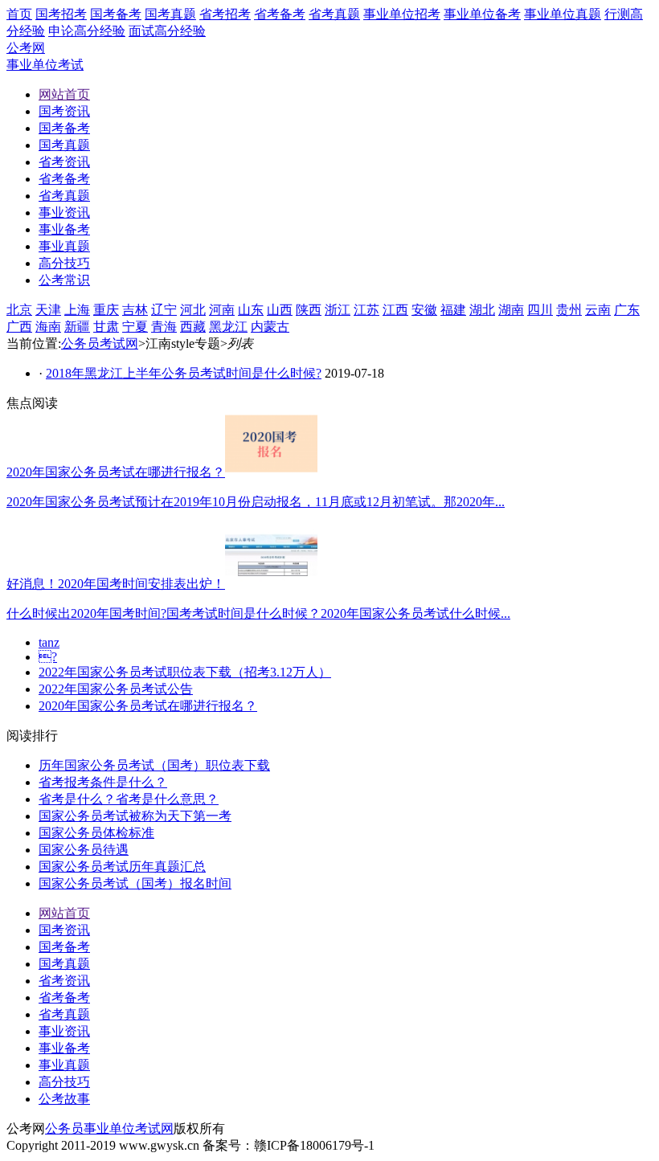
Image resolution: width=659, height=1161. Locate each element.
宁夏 (135, 326)
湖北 (482, 310)
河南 (222, 310)
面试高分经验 (167, 31)
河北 (193, 310)
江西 (395, 310)
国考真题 (170, 14)
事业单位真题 (562, 14)
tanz (49, 642)
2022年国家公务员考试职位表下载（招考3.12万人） (185, 672)
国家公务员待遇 (84, 849)
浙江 (337, 310)
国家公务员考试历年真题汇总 (122, 866)
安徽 (424, 310)
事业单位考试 (45, 65)
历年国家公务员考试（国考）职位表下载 (154, 765)
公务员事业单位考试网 (109, 1128)
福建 (453, 310)
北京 (19, 310)
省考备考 (279, 14)
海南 (48, 326)
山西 (280, 310)
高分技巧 (64, 1082)
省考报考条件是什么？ (103, 782)
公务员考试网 (99, 343)
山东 (251, 310)
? (48, 657)
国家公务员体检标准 (96, 833)
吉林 (135, 310)
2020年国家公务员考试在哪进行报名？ (148, 706)
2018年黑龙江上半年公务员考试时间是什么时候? (183, 373)
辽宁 (164, 310)
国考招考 (61, 14)
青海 (164, 326)
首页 (19, 14)
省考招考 (225, 14)
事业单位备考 (482, 14)
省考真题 (334, 14)
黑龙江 (228, 326)
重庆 (106, 310)
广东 (627, 310)
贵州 (569, 310)
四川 (540, 310)
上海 (77, 310)
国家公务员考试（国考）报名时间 (135, 883)
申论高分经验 (86, 31)
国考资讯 (64, 930)
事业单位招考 (401, 14)
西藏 (193, 326)
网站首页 (64, 913)
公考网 (25, 48)
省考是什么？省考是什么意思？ (129, 799)
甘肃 (106, 326)
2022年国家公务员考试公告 (116, 689)
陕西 (308, 310)
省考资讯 (64, 980)
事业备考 (64, 1048)
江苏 (366, 310)
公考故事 (64, 1099)
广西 (19, 326)
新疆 (77, 326)
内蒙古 (270, 326)
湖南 (511, 310)
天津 (48, 310)
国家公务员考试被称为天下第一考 (135, 816)
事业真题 (64, 1065)
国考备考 (115, 14)
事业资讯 (64, 1031)
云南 (598, 310)
